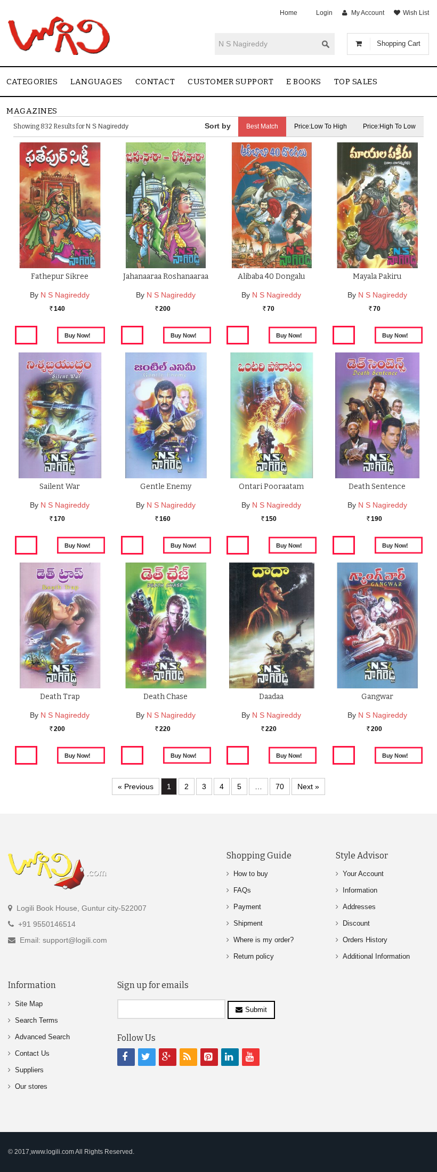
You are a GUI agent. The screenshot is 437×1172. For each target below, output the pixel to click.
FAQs (242, 890)
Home (288, 13)
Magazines (32, 111)
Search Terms (36, 1020)
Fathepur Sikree (59, 276)
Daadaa (271, 696)
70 (280, 786)
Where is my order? (263, 940)
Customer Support (230, 81)
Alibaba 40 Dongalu (271, 276)
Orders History (365, 940)
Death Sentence (377, 486)
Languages (96, 81)
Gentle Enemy (165, 486)
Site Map (29, 1004)
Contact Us (32, 1053)
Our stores (31, 1086)
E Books (303, 81)
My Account (367, 13)
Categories (32, 81)
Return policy (253, 956)
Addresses (359, 907)
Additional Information (376, 956)
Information (360, 890)
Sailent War (59, 486)
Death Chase (165, 696)
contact (155, 81)
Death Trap (60, 696)
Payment (247, 907)
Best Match (262, 126)
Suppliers (29, 1070)
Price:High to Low (389, 126)
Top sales (356, 81)
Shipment (248, 923)
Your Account (363, 874)
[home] (60, 36)
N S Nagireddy (65, 295)
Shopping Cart (398, 43)
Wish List (416, 13)
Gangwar (377, 696)
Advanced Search (42, 1037)
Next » (308, 786)
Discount (356, 923)
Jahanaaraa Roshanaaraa (165, 276)
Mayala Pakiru (377, 276)
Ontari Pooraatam (271, 486)
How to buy (250, 874)
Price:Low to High (320, 126)
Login (324, 13)
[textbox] (266, 43)
